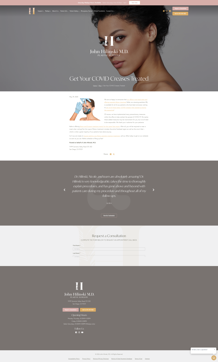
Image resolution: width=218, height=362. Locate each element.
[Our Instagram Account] (167, 11)
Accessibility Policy (74, 359)
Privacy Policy (86, 359)
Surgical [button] (40, 11)
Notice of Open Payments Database (121, 359)
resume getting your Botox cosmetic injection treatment (102, 136)
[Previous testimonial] (64, 189)
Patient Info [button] (63, 11)
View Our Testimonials (109, 215)
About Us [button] (55, 11)
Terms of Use (138, 359)
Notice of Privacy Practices (101, 359)
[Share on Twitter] (114, 154)
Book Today (134, 2)
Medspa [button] (47, 11)
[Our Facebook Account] (164, 11)
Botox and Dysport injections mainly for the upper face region (100, 126)
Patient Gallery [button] (74, 11)
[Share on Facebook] (111, 154)
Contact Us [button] (109, 11)
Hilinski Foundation (99, 11)
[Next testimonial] (153, 189)
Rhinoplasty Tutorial (86, 11)
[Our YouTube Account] (170, 11)
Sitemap (147, 359)
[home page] (32, 11)
